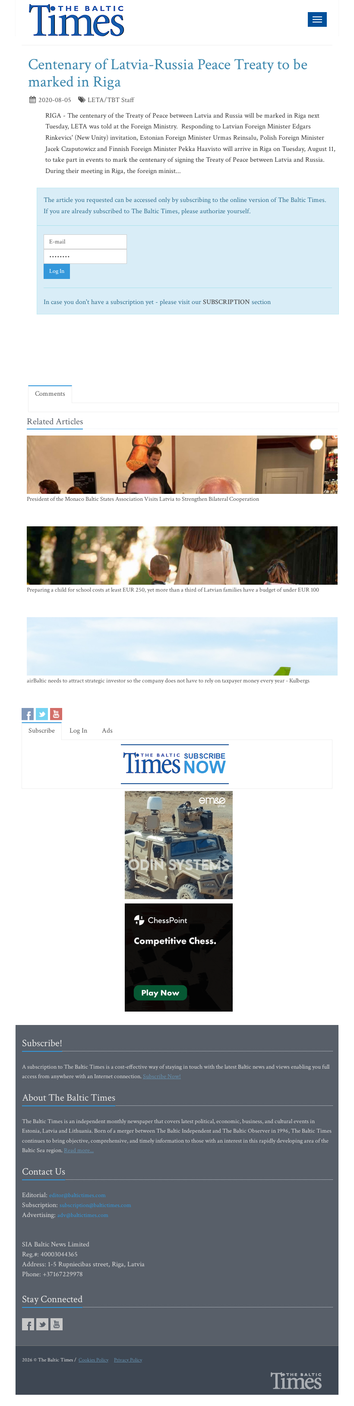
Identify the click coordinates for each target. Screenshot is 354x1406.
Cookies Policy (93, 1360)
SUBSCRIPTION (226, 302)
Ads (107, 730)
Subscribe (41, 730)
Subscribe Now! (162, 1076)
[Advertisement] (185, 353)
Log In (56, 271)
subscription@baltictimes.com (95, 1205)
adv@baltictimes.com (82, 1215)
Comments (50, 393)
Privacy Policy (128, 1360)
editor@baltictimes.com (77, 1195)
